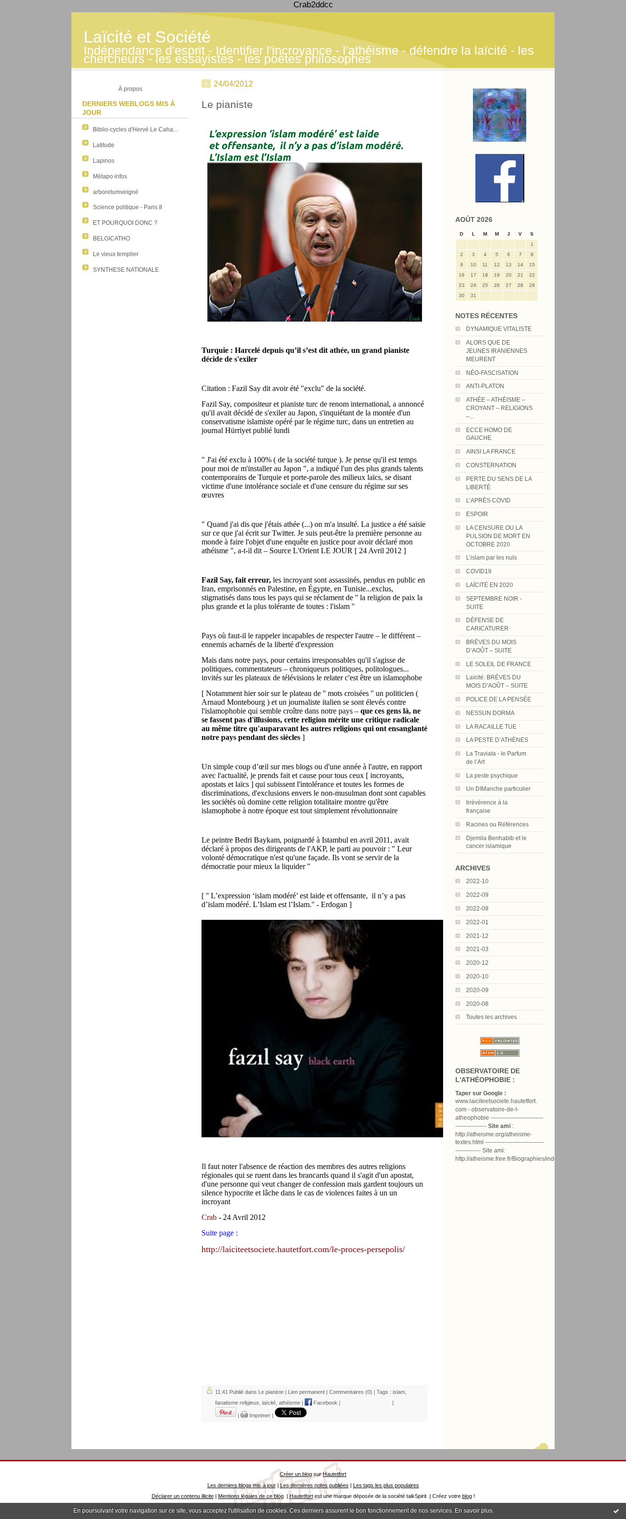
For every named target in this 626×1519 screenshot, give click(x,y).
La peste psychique (492, 775)
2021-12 (477, 936)
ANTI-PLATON (485, 386)
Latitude (103, 145)
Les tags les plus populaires (386, 1485)
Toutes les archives (491, 1017)
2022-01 (477, 922)
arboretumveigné (115, 192)
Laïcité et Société (147, 37)
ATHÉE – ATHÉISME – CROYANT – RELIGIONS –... (499, 408)
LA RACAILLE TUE (491, 726)
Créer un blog (296, 1474)
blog (467, 1496)
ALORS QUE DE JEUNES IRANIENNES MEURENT (496, 351)
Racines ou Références (497, 824)
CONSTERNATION (491, 465)
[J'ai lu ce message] (616, 1511)
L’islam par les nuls (491, 557)
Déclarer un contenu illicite (183, 1496)
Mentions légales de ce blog (251, 1496)
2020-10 (477, 976)
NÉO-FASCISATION (492, 372)
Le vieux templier (115, 254)
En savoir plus (473, 1510)
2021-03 (477, 949)
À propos (130, 89)
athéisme (289, 1403)
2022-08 (477, 908)
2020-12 (477, 962)
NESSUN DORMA (490, 713)
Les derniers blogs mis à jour (241, 1485)
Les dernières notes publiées (314, 1485)
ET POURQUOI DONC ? (125, 222)
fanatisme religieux (237, 1403)
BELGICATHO (111, 238)
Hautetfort (334, 1474)
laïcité (269, 1403)
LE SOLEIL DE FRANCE (498, 664)
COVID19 (479, 571)
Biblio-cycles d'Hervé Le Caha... (135, 129)
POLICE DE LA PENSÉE (498, 699)
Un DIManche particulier (498, 788)
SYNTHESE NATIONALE (126, 269)
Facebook (324, 1403)
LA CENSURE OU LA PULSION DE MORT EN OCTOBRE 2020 (498, 536)
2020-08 (477, 1003)
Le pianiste (227, 104)
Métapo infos (110, 176)
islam (399, 1392)
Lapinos (103, 160)
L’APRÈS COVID (488, 500)
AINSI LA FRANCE (490, 451)
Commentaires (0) (350, 1392)
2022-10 (477, 881)
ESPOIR (477, 514)
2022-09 (477, 894)
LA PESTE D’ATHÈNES (497, 740)
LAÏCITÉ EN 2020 (489, 585)
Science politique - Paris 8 (127, 207)
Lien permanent (306, 1392)
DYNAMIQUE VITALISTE (499, 329)
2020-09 (477, 990)
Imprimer (259, 1415)
